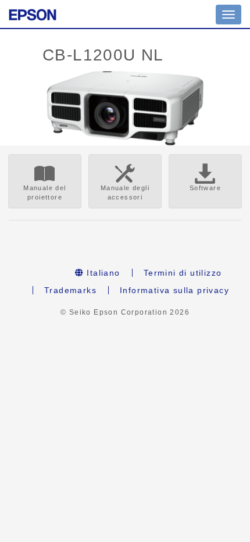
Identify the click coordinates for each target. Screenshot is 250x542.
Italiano (102, 272)
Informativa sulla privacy (174, 290)
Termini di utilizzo (183, 272)
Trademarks (70, 290)
